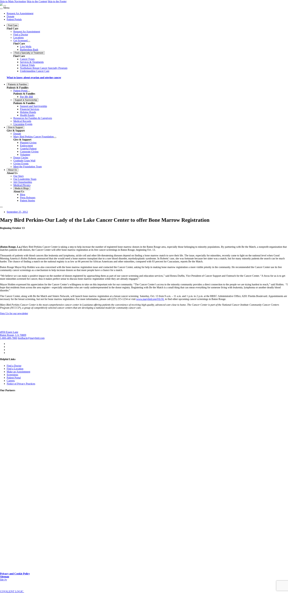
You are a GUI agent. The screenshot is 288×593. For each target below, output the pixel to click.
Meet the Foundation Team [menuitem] (27, 166)
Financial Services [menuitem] (29, 109)
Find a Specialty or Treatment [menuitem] (29, 53)
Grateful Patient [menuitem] (28, 148)
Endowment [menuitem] (26, 145)
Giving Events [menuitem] (20, 163)
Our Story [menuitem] (18, 176)
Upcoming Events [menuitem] (22, 124)
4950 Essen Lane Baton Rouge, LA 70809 (13, 333)
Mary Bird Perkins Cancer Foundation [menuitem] (33, 136)
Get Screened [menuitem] (20, 40)
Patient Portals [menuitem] (14, 19)
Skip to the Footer (57, 1)
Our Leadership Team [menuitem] (24, 179)
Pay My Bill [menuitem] (26, 96)
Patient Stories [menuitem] (27, 200)
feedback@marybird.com (31, 338)
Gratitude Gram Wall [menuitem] (24, 160)
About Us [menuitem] (12, 170)
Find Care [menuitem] (12, 25)
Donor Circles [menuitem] (20, 157)
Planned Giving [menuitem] (28, 142)
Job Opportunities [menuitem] (22, 182)
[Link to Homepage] (1, 4)
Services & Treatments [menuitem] (32, 62)
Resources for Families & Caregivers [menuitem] (32, 118)
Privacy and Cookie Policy (15, 573)
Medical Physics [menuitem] (21, 185)
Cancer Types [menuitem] (27, 59)
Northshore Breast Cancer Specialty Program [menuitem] (43, 68)
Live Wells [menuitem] (25, 46)
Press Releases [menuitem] (27, 197)
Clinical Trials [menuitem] (27, 65)
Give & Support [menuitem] (15, 127)
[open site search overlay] (1, 207)
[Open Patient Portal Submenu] (28, 91)
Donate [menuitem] (10, 16)
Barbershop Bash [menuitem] (29, 49)
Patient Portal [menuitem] (20, 90)
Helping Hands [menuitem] (28, 112)
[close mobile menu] (1, 8)
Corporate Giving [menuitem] (29, 151)
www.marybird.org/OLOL (150, 299)
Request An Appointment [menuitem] (20, 13)
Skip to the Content (37, 1)
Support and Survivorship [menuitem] (33, 106)
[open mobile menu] (4, 5)
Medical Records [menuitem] (22, 121)
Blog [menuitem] (22, 194)
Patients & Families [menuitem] (17, 84)
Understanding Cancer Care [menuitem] (34, 71)
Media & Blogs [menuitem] (22, 188)
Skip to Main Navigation (13, 1)
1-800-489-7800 (8, 338)
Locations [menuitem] (18, 37)
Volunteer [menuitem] (25, 154)
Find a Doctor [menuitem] (20, 34)
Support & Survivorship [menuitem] (26, 100)
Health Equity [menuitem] (27, 115)
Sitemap (4, 576)
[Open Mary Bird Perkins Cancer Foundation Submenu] (55, 137)
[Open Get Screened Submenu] (29, 41)
